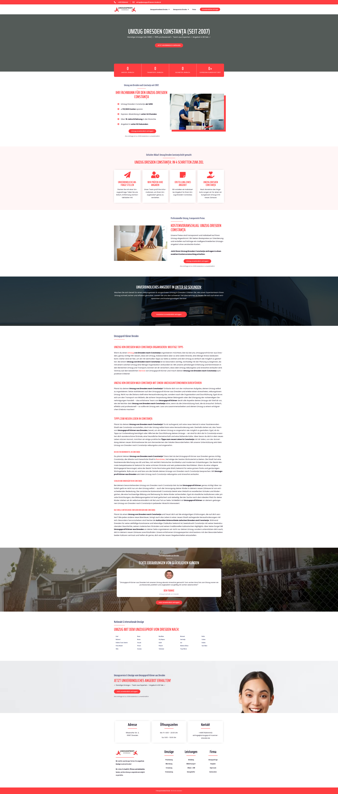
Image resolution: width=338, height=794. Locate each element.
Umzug (131, 353)
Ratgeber (213, 763)
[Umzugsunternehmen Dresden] (125, 9)
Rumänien (160, 459)
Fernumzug (169, 767)
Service (142, 370)
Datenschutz (213, 771)
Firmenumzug (169, 771)
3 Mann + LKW (191, 767)
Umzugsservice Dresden (180, 9)
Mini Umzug (169, 763)
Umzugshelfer (191, 771)
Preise (194, 9)
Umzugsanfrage (213, 759)
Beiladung (191, 759)
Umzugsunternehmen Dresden (159, 9)
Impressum (213, 767)
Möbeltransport (191, 763)
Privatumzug (169, 759)
